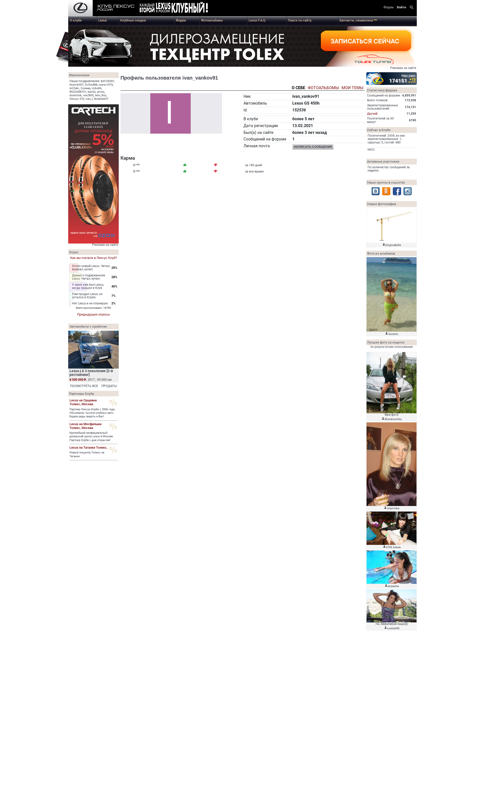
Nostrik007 (76, 84)
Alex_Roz (100, 95)
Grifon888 (91, 84)
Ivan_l (89, 99)
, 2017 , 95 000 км (90, 379)
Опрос (74, 252)
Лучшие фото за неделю (386, 342)
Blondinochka (393, 419)
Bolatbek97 (101, 99)
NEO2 (371, 149)
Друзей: (372, 113)
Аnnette (393, 334)
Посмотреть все (84, 386)
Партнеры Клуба (81, 394)
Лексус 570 (76, 99)
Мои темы (352, 88)
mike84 (96, 88)
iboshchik (75, 95)
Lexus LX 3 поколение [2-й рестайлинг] (91, 373)
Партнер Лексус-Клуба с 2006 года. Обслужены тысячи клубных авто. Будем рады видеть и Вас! (92, 413)
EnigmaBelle (393, 245)
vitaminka (393, 508)
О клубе (76, 20)
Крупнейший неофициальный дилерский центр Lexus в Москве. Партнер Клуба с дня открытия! (91, 436)
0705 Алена (393, 547)
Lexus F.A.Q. (257, 20)
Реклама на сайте (403, 68)
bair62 (91, 91)
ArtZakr (74, 88)
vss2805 (88, 95)
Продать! (109, 386)
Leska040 (393, 628)
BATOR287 (107, 81)
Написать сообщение (313, 147)
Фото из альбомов (381, 253)
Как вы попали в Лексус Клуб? (93, 258)
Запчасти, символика (358, 20)
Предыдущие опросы (93, 314)
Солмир (85, 88)
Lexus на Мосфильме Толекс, (85, 426)
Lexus (102, 20)
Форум (181, 20)
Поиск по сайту (299, 20)
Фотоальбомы (212, 20)
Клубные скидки (133, 20)
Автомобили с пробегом (88, 326)
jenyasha (393, 586)
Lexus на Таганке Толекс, (88, 447)
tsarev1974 (106, 84)
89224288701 (77, 91)
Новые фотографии (381, 204)
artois (100, 91)
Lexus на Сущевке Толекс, (83, 402)
